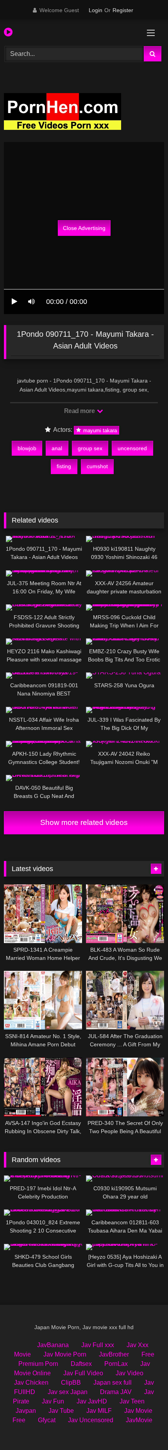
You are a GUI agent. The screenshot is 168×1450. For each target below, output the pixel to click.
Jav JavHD (92, 1401)
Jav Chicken (31, 1382)
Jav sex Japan (68, 1392)
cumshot (97, 466)
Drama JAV (116, 1392)
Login (95, 10)
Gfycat (46, 1420)
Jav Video (129, 1373)
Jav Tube (61, 1410)
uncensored (132, 448)
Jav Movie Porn (64, 1354)
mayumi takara (99, 430)
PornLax (116, 1363)
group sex (90, 448)
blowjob (27, 448)
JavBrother (114, 1354)
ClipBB (71, 1382)
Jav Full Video (83, 1373)
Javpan (26, 1410)
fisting (64, 466)
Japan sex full (112, 1382)
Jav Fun (53, 1401)
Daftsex (81, 1363)
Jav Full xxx (97, 1345)
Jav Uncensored (90, 1420)
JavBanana (53, 1345)
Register (123, 10)
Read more (80, 411)
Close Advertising (84, 228)
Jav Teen (132, 1401)
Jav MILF (99, 1410)
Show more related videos (84, 822)
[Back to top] (143, 1426)
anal (57, 448)
